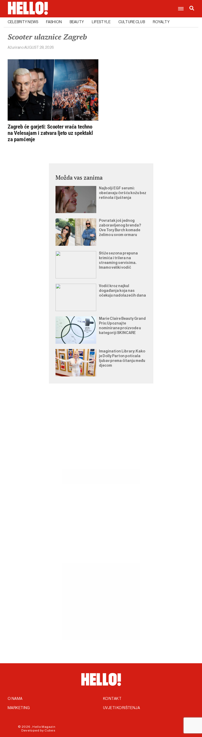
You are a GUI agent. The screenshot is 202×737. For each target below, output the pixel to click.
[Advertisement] (101, 432)
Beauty (77, 22)
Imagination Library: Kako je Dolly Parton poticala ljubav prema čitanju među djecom (122, 358)
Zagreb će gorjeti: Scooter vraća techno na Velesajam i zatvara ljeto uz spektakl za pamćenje (50, 133)
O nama (15, 699)
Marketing (19, 708)
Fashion (54, 22)
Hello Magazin (43, 726)
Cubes (49, 730)
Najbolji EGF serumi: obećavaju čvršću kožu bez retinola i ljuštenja (122, 193)
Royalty (161, 22)
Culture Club (131, 22)
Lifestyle (101, 22)
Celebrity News (23, 22)
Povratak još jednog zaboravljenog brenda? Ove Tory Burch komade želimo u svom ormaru (120, 228)
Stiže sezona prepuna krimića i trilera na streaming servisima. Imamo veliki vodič (118, 260)
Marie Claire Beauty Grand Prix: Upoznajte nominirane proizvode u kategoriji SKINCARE (122, 326)
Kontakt (112, 699)
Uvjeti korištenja (121, 708)
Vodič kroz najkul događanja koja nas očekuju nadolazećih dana (122, 290)
